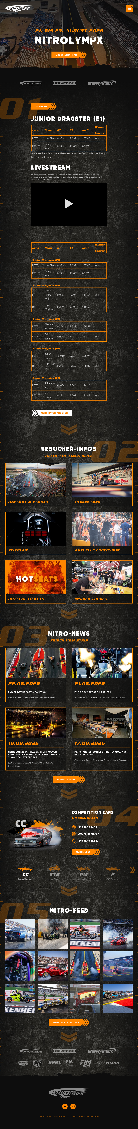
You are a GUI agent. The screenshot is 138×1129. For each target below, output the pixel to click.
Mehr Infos (83, 851)
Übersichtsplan (66, 54)
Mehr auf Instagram (66, 1022)
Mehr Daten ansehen (54, 413)
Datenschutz (61, 1116)
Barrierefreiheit (89, 1116)
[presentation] (132, 870)
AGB (74, 1116)
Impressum (45, 1116)
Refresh (41, 106)
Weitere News (66, 779)
